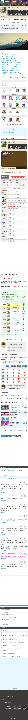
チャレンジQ (4, 121)
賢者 (3, 376)
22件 (18, 22)
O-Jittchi (13, 22)
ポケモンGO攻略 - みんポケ (6, 702)
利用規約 (8, 706)
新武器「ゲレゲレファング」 (9, 58)
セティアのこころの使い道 (8, 132)
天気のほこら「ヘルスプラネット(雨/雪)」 (12, 64)
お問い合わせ (18, 706)
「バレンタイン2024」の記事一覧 (14, 430)
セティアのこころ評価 (7, 131)
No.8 (2, 538)
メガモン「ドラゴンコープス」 (9, 66)
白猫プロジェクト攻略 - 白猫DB (6, 693)
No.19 (2, 504)
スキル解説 (4, 99)
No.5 (2, 516)
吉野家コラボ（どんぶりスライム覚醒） (12, 74)
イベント (4, 77)
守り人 (3, 373)
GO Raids (2, 699)
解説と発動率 (17, 99)
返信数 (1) (3, 500)
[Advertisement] (14, 257)
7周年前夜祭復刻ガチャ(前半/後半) (10, 60)
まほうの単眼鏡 (17, 113)
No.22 (2, 482)
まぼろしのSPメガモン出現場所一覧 (11, 70)
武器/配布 (24, 77)
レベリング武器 (17, 121)
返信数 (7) (3, 522)
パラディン (3, 379)
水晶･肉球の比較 (24, 99)
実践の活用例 (11, 99)
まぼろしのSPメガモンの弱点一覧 (10, 72)
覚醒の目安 (24, 106)
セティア (17, 106)
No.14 (2, 526)
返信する (3, 492)
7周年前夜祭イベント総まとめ (9, 57)
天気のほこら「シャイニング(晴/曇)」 (11, 62)
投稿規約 (9, 470)
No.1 (2, 562)
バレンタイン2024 (14, 81)
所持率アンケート (11, 92)
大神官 (3, 370)
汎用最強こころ (10, 106)
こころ (17, 77)
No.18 (2, 495)
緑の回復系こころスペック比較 (14, 339)
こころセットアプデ (4, 114)
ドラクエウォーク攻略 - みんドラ (13, 2)
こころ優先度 (4, 106)
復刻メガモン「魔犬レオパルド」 (10, 68)
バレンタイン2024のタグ (9, 134)
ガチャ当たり (4, 92)
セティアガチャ (17, 92)
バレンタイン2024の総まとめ (14, 125)
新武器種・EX (10, 121)
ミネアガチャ (24, 92)
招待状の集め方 (10, 113)
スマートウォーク (4, 86)
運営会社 (13, 706)
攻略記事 (10, 77)
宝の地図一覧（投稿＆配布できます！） (12, 55)
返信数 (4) (3, 568)
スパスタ (2, 382)
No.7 (2, 553)
